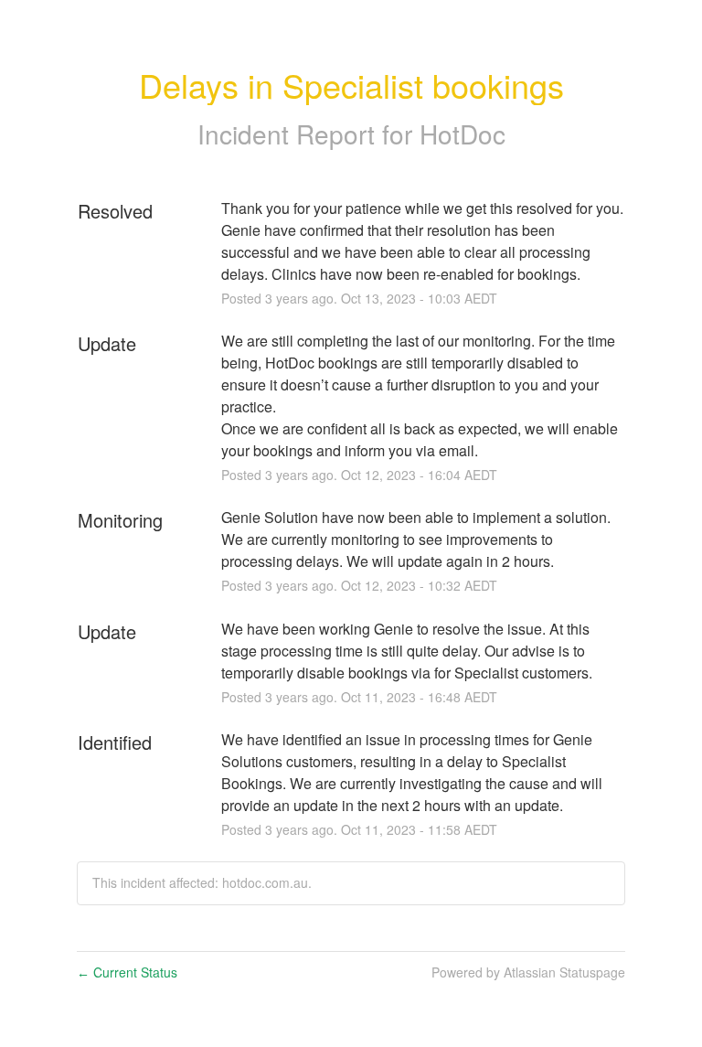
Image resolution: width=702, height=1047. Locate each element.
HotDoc (462, 133)
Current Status (127, 972)
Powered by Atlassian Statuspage (528, 972)
